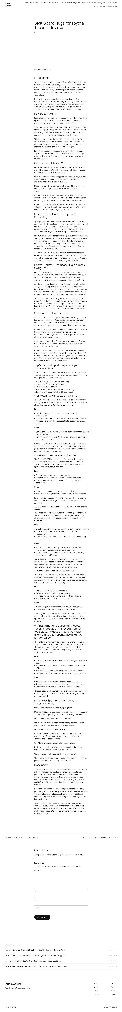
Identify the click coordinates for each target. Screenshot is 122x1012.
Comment (37, 870)
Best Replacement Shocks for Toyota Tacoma (23, 837)
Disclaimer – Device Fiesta (87, 3)
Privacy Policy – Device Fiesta (107, 3)
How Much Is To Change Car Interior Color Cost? (98, 837)
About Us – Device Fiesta (30, 3)
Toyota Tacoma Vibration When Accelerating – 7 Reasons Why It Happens (35, 955)
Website (36, 908)
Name (35, 892)
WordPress (114, 1007)
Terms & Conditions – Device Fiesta (105, 6)
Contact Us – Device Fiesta (49, 3)
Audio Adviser (8, 4)
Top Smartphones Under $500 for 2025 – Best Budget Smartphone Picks (35, 950)
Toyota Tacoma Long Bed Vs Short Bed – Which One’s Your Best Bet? (33, 961)
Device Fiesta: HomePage (68, 3)
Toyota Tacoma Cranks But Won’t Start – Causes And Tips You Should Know (36, 966)
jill (40, 69)
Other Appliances (46, 69)
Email (35, 900)
